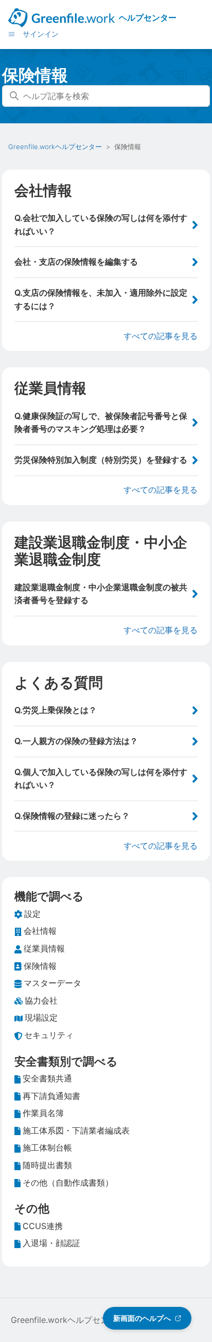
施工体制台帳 (47, 1147)
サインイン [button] (41, 33)
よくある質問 (58, 682)
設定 (32, 914)
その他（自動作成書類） (68, 1182)
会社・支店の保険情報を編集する (76, 261)
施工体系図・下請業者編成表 (76, 1130)
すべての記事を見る (160, 336)
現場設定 (41, 1017)
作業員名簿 (43, 1113)
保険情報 (40, 966)
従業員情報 (50, 388)
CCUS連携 (43, 1226)
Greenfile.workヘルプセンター (55, 146)
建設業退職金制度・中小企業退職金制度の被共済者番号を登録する (100, 594)
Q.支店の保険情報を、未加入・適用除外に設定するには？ (100, 299)
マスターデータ (52, 983)
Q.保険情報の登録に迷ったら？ (72, 816)
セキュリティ (49, 1035)
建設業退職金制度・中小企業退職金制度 (100, 551)
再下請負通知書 (51, 1096)
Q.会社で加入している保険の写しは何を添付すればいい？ (100, 224)
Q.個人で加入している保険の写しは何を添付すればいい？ (100, 778)
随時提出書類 (47, 1165)
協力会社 (41, 1000)
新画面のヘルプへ (142, 1318)
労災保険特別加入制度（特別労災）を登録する (100, 460)
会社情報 (43, 190)
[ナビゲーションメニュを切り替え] (11, 33)
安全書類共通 (47, 1078)
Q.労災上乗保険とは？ (55, 710)
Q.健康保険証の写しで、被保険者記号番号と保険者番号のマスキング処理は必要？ (100, 422)
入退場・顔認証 (51, 1243)
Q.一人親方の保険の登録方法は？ (76, 741)
